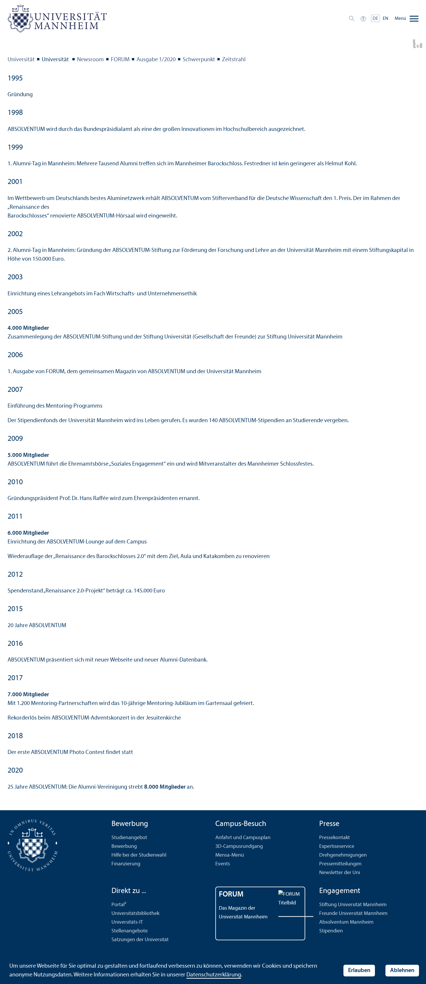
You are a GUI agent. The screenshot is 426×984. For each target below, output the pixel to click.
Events (222, 864)
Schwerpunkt (199, 60)
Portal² (118, 905)
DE (375, 18)
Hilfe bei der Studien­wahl (138, 855)
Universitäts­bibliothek (135, 913)
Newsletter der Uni (339, 873)
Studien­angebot (129, 838)
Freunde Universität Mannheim (353, 913)
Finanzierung (125, 864)
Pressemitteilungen (340, 864)
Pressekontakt (334, 838)
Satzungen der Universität (140, 940)
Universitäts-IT (127, 922)
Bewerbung (124, 846)
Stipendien (331, 931)
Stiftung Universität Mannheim (353, 905)
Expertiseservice (336, 846)
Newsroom (90, 60)
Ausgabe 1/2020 (156, 60)
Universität (21, 60)
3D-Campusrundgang (239, 846)
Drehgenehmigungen (343, 855)
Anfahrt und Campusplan (242, 838)
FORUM (120, 60)
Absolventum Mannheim (346, 922)
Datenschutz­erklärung (213, 975)
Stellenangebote (129, 931)
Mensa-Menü (229, 855)
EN (385, 18)
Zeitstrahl (234, 60)
